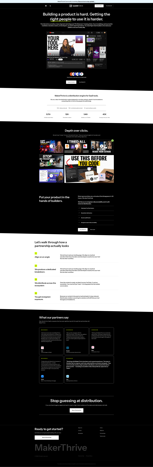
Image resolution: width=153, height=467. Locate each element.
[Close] (84, 224)
